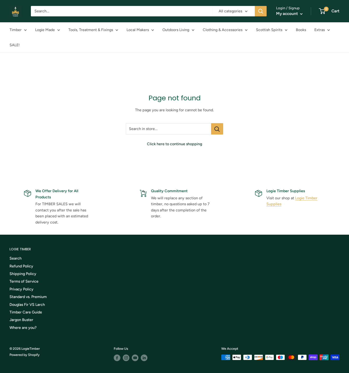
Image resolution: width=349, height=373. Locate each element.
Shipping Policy (22, 273)
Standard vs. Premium (28, 296)
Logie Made (45, 30)
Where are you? (23, 327)
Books (301, 30)
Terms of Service (23, 281)
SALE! (14, 45)
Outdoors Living (175, 30)
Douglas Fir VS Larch (27, 304)
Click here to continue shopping (174, 144)
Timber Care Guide (25, 312)
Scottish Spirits (269, 30)
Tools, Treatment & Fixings (90, 30)
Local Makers (138, 30)
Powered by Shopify (24, 355)
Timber (15, 30)
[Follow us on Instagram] (126, 357)
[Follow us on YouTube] (135, 357)
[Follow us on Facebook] (117, 357)
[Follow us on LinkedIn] (144, 357)
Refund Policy (21, 266)
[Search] (261, 11)
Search (15, 258)
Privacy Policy (21, 289)
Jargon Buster (21, 319)
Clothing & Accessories (222, 30)
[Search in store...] (217, 129)
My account (287, 13)
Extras (319, 30)
